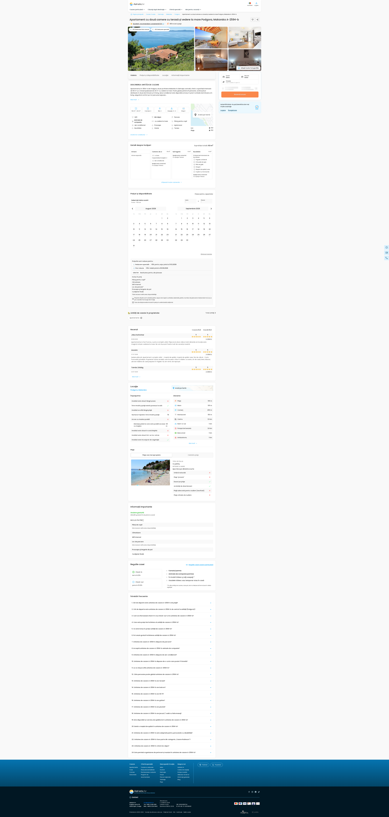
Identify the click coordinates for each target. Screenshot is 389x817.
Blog (179, 779)
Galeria (133, 75)
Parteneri (204, 765)
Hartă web (179, 812)
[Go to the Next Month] (210, 209)
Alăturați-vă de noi (183, 775)
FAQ (174, 812)
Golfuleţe (162, 779)
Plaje (161, 782)
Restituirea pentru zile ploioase (151, 273)
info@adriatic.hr (149, 802)
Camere (132, 772)
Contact (135, 797)
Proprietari (218, 765)
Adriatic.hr (181, 767)
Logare (223, 110)
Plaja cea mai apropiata (151, 455)
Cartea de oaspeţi (183, 770)
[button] (161, 49)
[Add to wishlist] (253, 20)
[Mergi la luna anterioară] (132, 209)
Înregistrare (232, 110)
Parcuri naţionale (165, 777)
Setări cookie (187, 812)
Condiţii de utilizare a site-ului (153, 812)
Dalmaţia (163, 772)
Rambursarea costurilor (148, 772)
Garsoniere (132, 775)
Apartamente (133, 767)
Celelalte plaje (193, 455)
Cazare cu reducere (147, 767)
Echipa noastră (182, 772)
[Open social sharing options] (257, 20)
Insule (162, 775)
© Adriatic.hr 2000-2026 (136, 812)
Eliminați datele (206, 254)
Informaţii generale (183, 777)
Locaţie (165, 75)
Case (131, 770)
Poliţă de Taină (167, 812)
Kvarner (162, 770)
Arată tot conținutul (137, 135)
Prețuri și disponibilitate (149, 75)
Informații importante (180, 75)
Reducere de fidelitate (147, 770)
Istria (161, 767)
